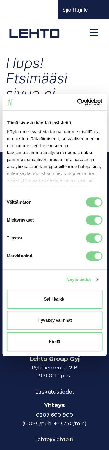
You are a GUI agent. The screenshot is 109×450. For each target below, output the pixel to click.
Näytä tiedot (78, 279)
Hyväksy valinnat (54, 320)
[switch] (94, 220)
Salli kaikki (54, 299)
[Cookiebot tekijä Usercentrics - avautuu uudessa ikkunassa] (77, 102)
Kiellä (54, 341)
